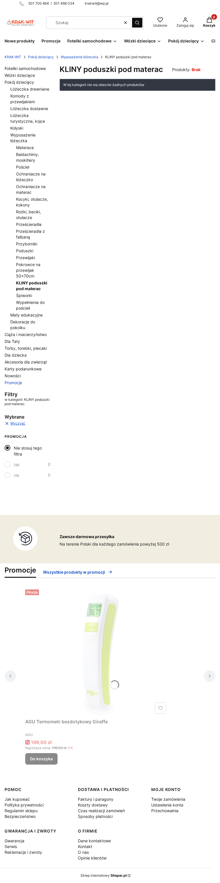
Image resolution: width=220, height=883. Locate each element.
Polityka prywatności (24, 804)
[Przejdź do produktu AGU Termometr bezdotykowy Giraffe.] (96, 651)
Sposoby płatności (95, 816)
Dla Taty (12, 341)
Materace (25, 147)
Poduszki (24, 250)
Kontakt (85, 846)
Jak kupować (17, 799)
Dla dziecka (16, 355)
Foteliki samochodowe (25, 68)
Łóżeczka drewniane (29, 89)
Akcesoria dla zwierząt (26, 362)
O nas (83, 852)
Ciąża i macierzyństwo (26, 334)
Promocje (13, 382)
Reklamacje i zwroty (23, 852)
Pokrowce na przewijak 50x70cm (28, 270)
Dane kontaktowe (94, 840)
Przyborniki (26, 243)
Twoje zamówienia (168, 799)
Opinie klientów (92, 857)
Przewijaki (25, 257)
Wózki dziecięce (20, 75)
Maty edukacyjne (26, 314)
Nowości (13, 375)
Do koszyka (41, 758)
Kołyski (16, 128)
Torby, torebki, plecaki (26, 348)
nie (16, 475)
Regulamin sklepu (21, 810)
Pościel (22, 167)
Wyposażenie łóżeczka (79, 57)
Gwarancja (14, 840)
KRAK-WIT (13, 57)
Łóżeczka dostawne (29, 108)
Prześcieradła (29, 224)
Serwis (11, 846)
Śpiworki (24, 295)
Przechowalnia (164, 810)
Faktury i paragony (95, 799)
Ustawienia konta (167, 804)
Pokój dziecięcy (41, 57)
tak (17, 464)
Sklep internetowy (103, 875)
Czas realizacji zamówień (101, 810)
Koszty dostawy (93, 804)
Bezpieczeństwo (20, 816)
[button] (137, 23)
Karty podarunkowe (23, 368)
